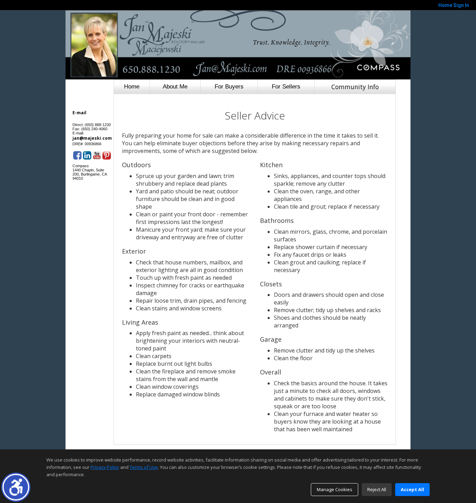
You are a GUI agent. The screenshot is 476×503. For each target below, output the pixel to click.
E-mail (79, 113)
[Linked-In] (87, 155)
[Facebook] (77, 155)
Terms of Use (144, 467)
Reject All (376, 489)
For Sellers (286, 86)
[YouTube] (97, 155)
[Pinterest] (106, 155)
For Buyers (229, 86)
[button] (15, 487)
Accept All (412, 489)
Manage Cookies (334, 489)
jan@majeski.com (92, 138)
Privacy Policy (105, 467)
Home (131, 86)
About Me (175, 86)
